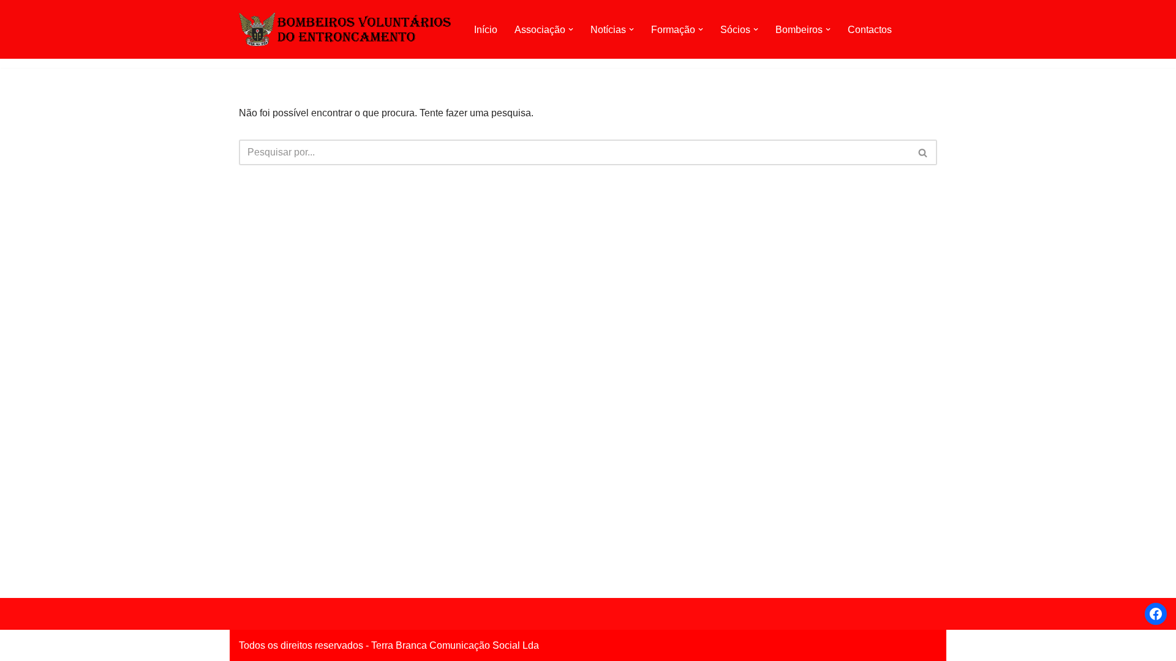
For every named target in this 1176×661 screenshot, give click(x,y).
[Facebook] (1156, 614)
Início (485, 29)
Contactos (870, 29)
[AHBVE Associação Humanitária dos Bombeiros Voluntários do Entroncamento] (346, 29)
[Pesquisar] (923, 152)
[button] (570, 29)
